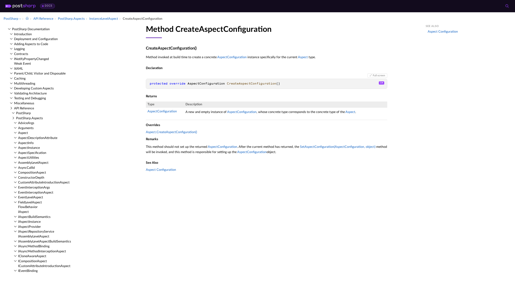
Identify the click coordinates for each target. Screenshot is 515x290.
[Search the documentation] (507, 6)
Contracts (21, 54)
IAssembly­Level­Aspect (33, 236)
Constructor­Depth (31, 177)
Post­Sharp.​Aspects (29, 118)
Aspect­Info (26, 143)
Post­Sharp (23, 113)
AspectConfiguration (232, 57)
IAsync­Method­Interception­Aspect (42, 251)
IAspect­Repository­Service (36, 231)
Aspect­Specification (32, 152)
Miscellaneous (24, 103)
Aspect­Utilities (28, 157)
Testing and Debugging (30, 98)
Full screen (379, 75)
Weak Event (22, 63)
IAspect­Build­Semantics (34, 217)
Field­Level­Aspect (30, 202)
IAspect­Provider (29, 226)
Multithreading (24, 83)
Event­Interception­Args (34, 187)
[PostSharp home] (20, 6)
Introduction (23, 34)
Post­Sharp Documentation (31, 29)
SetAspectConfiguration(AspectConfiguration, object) (337, 146)
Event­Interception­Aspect (35, 192)
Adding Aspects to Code (31, 44)
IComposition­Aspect (32, 261)
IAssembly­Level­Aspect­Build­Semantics (44, 241)
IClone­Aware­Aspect (32, 256)
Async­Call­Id (26, 167)
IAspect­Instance (29, 221)
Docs (48, 6)
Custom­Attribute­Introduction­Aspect (44, 182)
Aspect (23, 133)
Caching (20, 78)
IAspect (23, 211)
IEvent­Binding (28, 270)
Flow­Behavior (28, 207)
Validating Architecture (30, 93)
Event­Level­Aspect (30, 197)
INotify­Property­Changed (31, 59)
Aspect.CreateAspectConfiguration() (171, 132)
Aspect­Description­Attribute (37, 138)
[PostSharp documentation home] (27, 18)
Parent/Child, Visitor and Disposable (40, 73)
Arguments (26, 128)
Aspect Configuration (161, 169)
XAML (18, 68)
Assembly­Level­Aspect (33, 162)
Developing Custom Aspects (34, 88)
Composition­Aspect (32, 172)
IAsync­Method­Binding (33, 246)
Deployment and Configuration (36, 39)
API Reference (24, 108)
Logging (19, 49)
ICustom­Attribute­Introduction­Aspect (44, 266)
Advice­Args (26, 123)
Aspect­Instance (29, 147)
